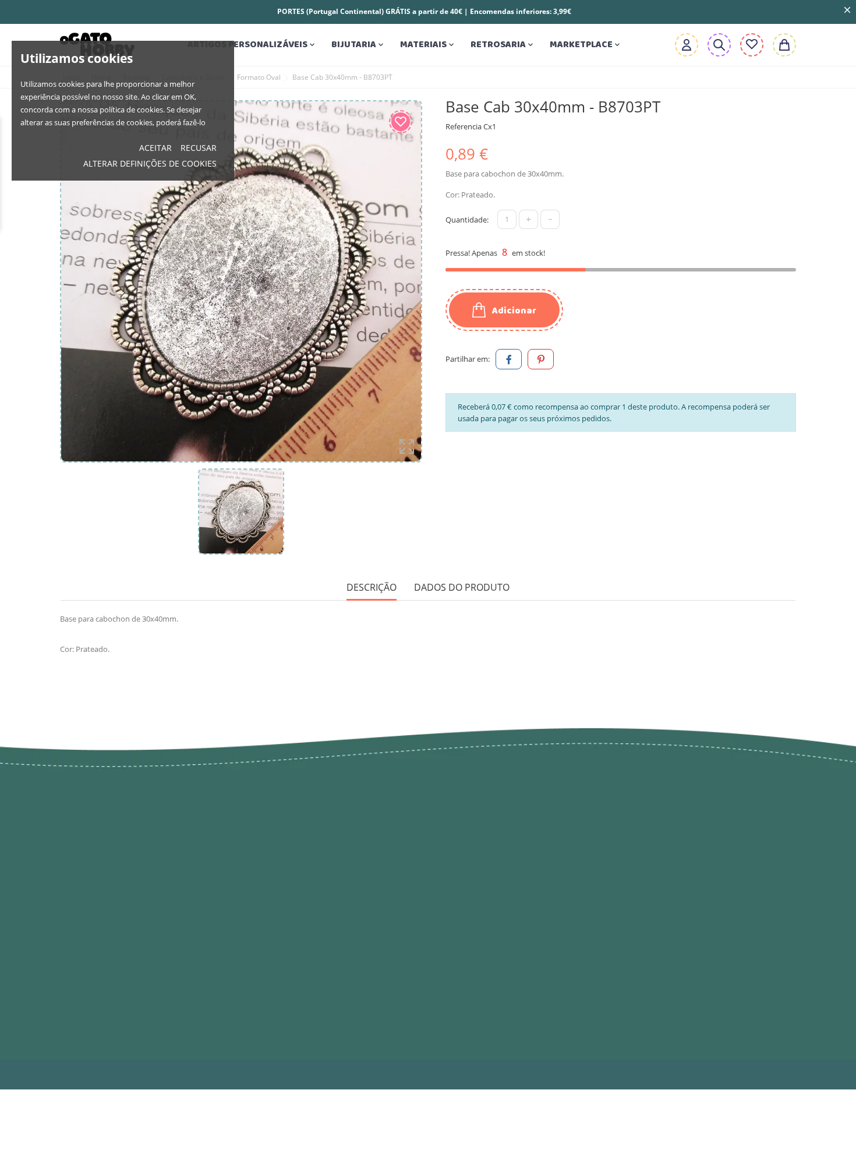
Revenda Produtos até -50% (314, 851)
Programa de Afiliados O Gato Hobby (507, 962)
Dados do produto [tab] (462, 587)
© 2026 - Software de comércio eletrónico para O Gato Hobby (179, 1074)
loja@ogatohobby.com (696, 828)
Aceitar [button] (155, 147)
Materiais (428, 44)
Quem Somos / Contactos (497, 909)
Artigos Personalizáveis (252, 44)
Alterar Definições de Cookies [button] (150, 163)
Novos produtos (286, 828)
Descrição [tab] (371, 587)
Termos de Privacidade (490, 863)
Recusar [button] (199, 147)
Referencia (463, 126)
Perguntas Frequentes (487, 1014)
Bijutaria (358, 44)
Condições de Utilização (492, 886)
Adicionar (513, 310)
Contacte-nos (466, 991)
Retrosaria (503, 44)
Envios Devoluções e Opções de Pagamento (512, 833)
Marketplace (586, 44)
